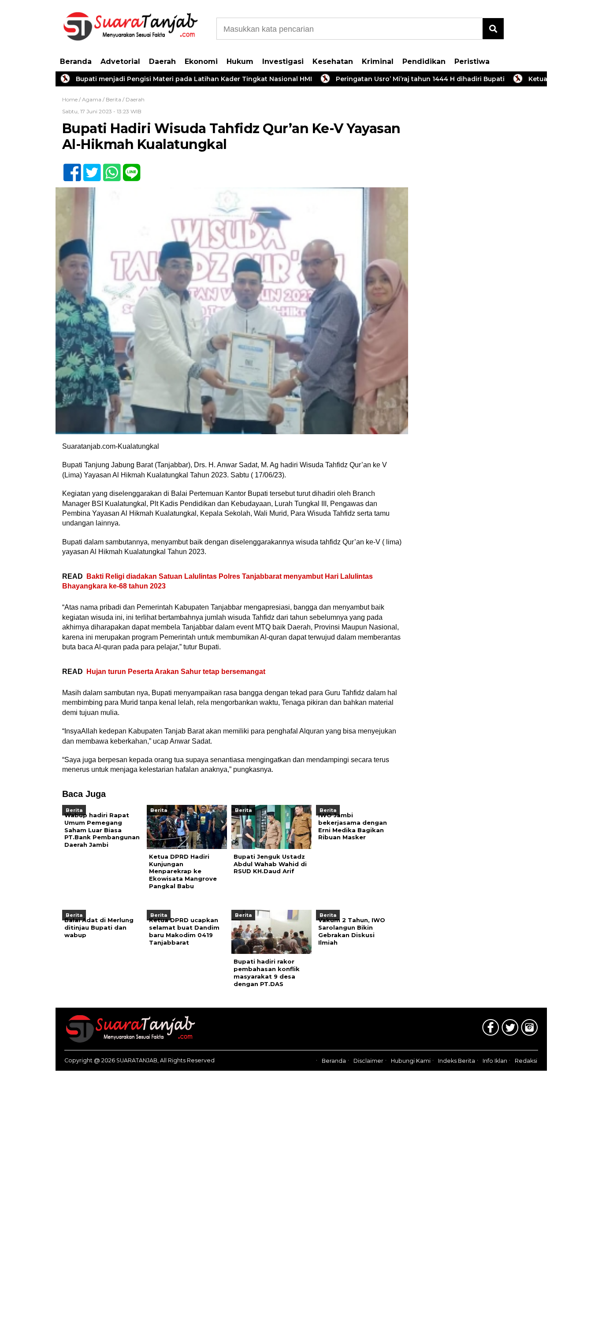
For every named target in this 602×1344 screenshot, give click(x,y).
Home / (72, 99)
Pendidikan (424, 61)
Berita (113, 99)
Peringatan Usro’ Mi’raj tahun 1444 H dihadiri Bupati (392, 79)
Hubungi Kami (411, 1060)
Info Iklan (495, 1060)
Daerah (162, 61)
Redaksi (526, 1060)
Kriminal (378, 61)
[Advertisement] (481, 233)
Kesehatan (332, 61)
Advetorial (120, 61)
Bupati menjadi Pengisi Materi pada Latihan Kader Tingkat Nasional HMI (166, 79)
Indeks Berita (456, 1060)
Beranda (76, 61)
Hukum (240, 61)
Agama (91, 99)
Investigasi (283, 61)
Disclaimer (368, 1060)
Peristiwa (472, 61)
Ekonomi (201, 61)
